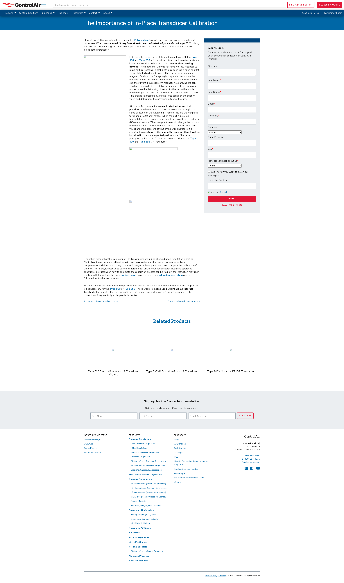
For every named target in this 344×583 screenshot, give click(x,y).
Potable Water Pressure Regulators (148, 465)
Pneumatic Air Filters (140, 528)
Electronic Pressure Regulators (145, 474)
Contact (93, 13)
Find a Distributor (300, 5)
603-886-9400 (252, 455)
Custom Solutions (28, 13)
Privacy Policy (211, 576)
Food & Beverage (92, 439)
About (106, 13)
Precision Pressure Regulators (145, 452)
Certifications (180, 448)
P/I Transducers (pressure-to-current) (148, 492)
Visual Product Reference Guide (189, 477)
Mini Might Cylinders (140, 523)
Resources (78, 13)
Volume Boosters (138, 546)
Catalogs (178, 452)
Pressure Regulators (140, 439)
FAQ (176, 456)
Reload (223, 192)
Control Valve (90, 448)
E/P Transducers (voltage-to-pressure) (149, 488)
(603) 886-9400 (311, 13)
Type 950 (129, 288)
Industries (47, 13)
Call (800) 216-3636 (232, 205)
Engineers (63, 13)
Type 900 (115, 288)
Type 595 (144, 141)
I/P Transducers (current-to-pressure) (148, 483)
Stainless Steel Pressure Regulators (148, 461)
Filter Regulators (139, 448)
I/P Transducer (141, 40)
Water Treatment (92, 452)
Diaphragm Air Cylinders (141, 510)
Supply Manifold (138, 501)
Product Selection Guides (186, 469)
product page (128, 275)
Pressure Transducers (140, 479)
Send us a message (251, 462)
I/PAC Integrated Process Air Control (148, 496)
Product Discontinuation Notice (102, 301)
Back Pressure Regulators (143, 443)
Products (9, 13)
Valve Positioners (138, 542)
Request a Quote (329, 5)
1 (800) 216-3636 (251, 458)
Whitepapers (180, 473)
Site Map (222, 576)
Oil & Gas (88, 443)
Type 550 (144, 60)
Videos (177, 482)
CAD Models (180, 443)
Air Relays (134, 532)
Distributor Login (333, 13)
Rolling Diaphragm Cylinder (143, 514)
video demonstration (171, 275)
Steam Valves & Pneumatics (183, 301)
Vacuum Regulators (139, 537)
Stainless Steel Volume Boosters (147, 551)
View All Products (138, 560)
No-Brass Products (139, 555)
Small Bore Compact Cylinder (144, 519)
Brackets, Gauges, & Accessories (146, 469)
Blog (176, 439)
